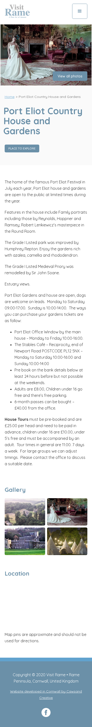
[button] (79, 11)
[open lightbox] (46, 54)
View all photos (70, 76)
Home (9, 96)
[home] (17, 11)
